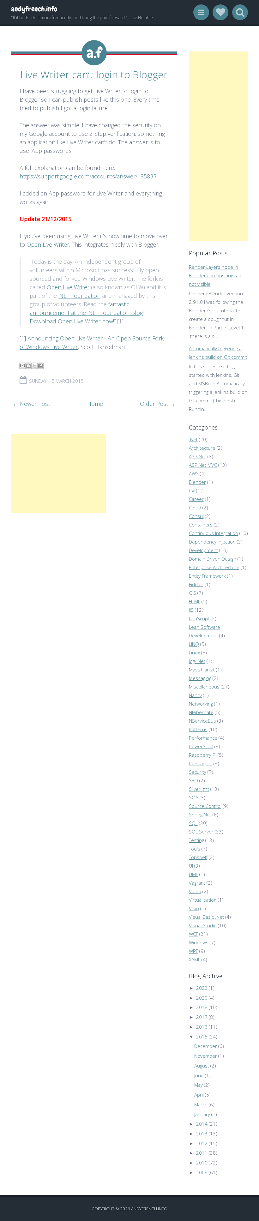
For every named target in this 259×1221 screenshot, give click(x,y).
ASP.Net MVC (203, 465)
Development (203, 550)
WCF (193, 934)
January (202, 1114)
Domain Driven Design (212, 559)
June (199, 1075)
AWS (194, 473)
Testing (196, 840)
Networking (201, 704)
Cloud (195, 507)
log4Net (197, 661)
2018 (202, 1007)
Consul (196, 516)
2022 (202, 988)
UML (193, 874)
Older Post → (157, 403)
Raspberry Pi (202, 755)
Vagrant (197, 883)
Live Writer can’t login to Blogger (94, 74)
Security (197, 772)
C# (192, 490)
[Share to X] (34, 366)
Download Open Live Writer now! (72, 321)
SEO (193, 780)
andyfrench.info (34, 9)
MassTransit (202, 669)
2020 (202, 998)
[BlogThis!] (28, 366)
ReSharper (200, 763)
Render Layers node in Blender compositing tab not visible (215, 275)
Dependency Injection (212, 541)
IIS (191, 610)
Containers (201, 524)
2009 (202, 1172)
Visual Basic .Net (206, 917)
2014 (202, 1124)
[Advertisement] (58, 473)
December (205, 1046)
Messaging (200, 678)
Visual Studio (203, 925)
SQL (193, 823)
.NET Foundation (79, 295)
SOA (193, 797)
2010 (202, 1162)
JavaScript (199, 618)
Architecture (202, 448)
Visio (194, 908)
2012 (202, 1143)
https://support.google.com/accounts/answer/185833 (88, 176)
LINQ (194, 644)
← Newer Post (31, 403)
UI (191, 866)
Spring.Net (200, 814)
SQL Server (201, 831)
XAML (194, 959)
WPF (193, 951)
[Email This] (22, 366)
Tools (194, 848)
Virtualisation (203, 900)
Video (195, 891)
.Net (193, 439)
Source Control (205, 806)
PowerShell (201, 746)
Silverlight (199, 789)
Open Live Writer (48, 244)
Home (95, 403)
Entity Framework (207, 576)
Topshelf (198, 857)
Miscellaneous (204, 686)
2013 (202, 1133)
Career (196, 499)
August (201, 1065)
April (199, 1095)
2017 (202, 1017)
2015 (202, 1036)
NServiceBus (202, 721)
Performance (203, 738)
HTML (194, 601)
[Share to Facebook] (40, 366)
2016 (202, 1027)
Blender (197, 482)
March (201, 1104)
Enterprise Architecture (214, 567)
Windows (198, 942)
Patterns (198, 729)
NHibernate (201, 712)
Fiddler (196, 584)
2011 (202, 1153)
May (198, 1085)
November (205, 1056)
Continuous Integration (213, 533)
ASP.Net (197, 456)
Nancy (195, 695)
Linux (194, 652)
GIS (192, 593)
